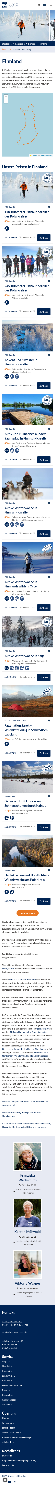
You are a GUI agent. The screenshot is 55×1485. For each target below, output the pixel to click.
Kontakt (6, 1418)
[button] (6, 97)
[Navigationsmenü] (51, 5)
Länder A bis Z (8, 1375)
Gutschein (7, 1404)
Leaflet (34, 155)
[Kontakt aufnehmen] (44, 5)
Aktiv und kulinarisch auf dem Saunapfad (28, 1032)
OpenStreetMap (46, 155)
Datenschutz (8, 1465)
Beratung (26, 49)
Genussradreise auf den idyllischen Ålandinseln (24, 1049)
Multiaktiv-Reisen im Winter (22, 979)
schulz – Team (8, 1427)
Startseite (7, 43)
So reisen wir (8, 1423)
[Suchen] (39, 5)
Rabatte (6, 1390)
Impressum (7, 1455)
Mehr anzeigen (27, 913)
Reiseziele (20, 43)
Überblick (6, 49)
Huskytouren (8, 968)
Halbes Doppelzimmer (12, 1385)
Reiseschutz (7, 1395)
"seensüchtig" (42, 1028)
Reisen (16, 49)
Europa (31, 43)
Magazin (6, 1361)
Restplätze (7, 1380)
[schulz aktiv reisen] (10, 5)
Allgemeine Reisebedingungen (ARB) (19, 1460)
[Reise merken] (49, 207)
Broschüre (7, 1371)
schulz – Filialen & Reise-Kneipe (16, 1437)
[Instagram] (15, 1482)
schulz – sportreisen (11, 1432)
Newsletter (7, 1366)
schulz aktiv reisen (18, 1476)
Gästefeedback (9, 1399)
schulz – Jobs (8, 1442)
